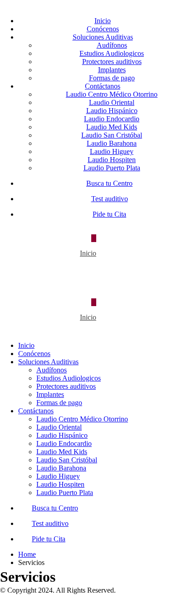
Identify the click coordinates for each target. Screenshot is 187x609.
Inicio (102, 21)
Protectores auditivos (112, 61)
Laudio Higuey (111, 151)
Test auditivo (109, 199)
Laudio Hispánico (112, 110)
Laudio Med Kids (111, 127)
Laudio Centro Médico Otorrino (111, 94)
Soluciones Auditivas (103, 37)
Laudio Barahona (112, 143)
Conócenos (103, 29)
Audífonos (112, 45)
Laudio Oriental (111, 102)
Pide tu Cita (109, 214)
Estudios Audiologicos (111, 53)
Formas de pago (112, 78)
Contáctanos (102, 86)
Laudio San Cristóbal (111, 135)
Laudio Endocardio (111, 119)
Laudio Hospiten (112, 159)
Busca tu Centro (109, 183)
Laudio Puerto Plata (112, 168)
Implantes (112, 70)
